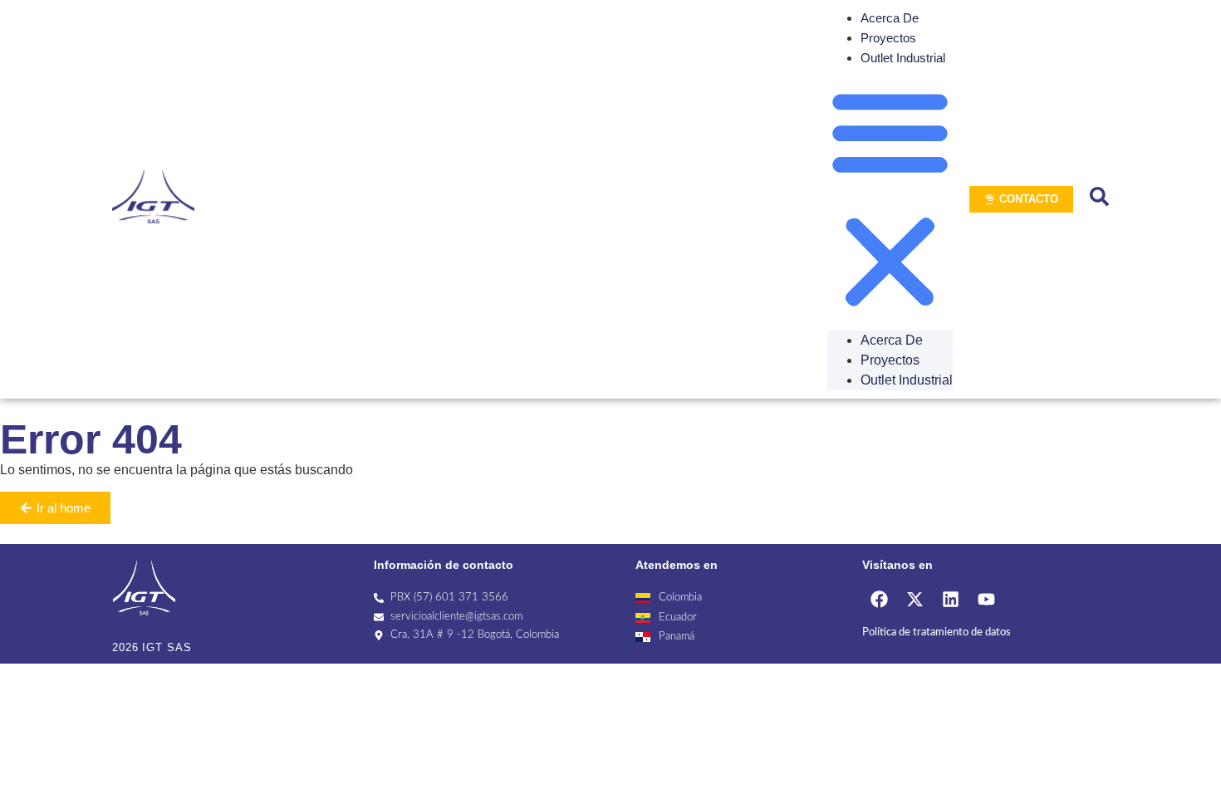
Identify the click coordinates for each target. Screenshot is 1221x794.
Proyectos (888, 38)
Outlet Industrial (903, 58)
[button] (890, 199)
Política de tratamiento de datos (936, 632)
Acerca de (890, 18)
